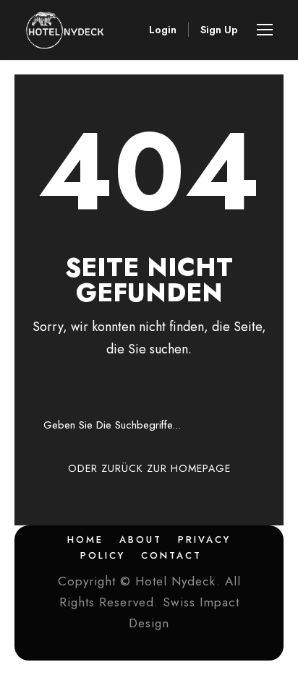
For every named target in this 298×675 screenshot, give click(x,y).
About (140, 539)
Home (85, 539)
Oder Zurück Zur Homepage (149, 468)
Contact (171, 555)
